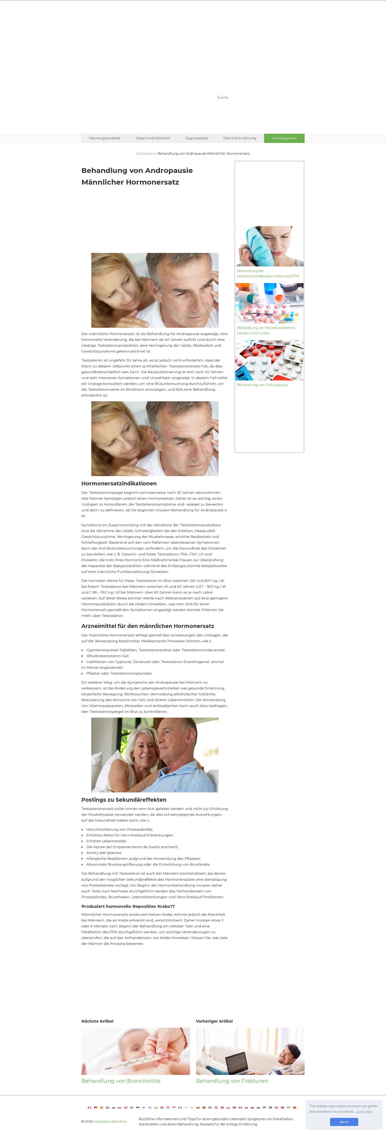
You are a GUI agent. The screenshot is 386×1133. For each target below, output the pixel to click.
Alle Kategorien (284, 138)
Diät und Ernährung (240, 138)
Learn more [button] (364, 1111)
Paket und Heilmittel (153, 138)
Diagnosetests (197, 138)
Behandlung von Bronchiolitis (120, 1081)
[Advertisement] (193, 37)
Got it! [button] (344, 1122)
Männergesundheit (104, 138)
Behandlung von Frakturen (232, 1081)
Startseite (144, 153)
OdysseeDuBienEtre (110, 1122)
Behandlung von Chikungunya (262, 385)
